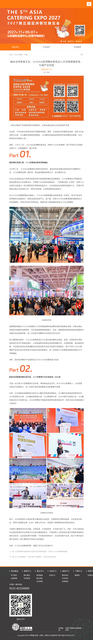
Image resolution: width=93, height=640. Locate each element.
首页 (64, 41)
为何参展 (27, 578)
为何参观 (39, 581)
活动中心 (52, 575)
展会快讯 (79, 41)
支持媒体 (77, 47)
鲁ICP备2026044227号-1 (66, 635)
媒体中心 (71, 41)
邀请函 (77, 575)
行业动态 (46, 47)
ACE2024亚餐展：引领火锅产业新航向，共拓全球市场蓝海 (35, 557)
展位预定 (27, 575)
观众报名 (39, 578)
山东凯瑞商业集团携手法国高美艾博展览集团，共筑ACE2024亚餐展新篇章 (41, 551)
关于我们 (14, 575)
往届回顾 (14, 578)
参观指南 (39, 575)
